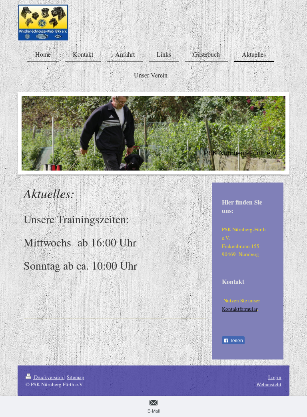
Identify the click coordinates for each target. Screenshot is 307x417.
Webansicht (268, 384)
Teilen (236, 341)
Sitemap (75, 377)
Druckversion (48, 377)
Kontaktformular (239, 308)
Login (274, 377)
